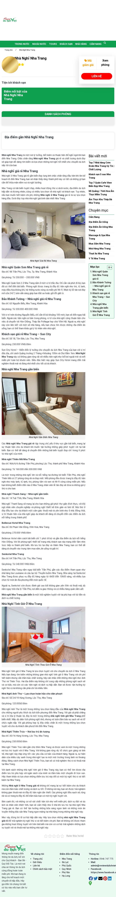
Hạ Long (66, 875)
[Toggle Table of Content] (108, 267)
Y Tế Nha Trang (97, 258)
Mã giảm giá (88, 63)
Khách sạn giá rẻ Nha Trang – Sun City (101, 297)
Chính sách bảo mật (42, 869)
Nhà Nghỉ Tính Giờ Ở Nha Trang (101, 313)
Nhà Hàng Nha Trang (99, 248)
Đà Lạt (65, 862)
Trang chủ (9, 50)
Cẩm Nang (95, 44)
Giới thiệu (37, 862)
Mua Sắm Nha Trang (99, 243)
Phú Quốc (66, 865)
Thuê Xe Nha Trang (99, 253)
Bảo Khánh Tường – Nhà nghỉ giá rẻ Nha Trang (102, 286)
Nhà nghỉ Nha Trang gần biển (100, 306)
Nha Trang (67, 858)
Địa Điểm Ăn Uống (98, 222)
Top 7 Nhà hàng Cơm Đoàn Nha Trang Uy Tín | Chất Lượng (101, 166)
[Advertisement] (68, 20)
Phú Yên (66, 872)
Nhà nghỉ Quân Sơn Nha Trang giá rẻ (100, 275)
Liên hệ (36, 865)
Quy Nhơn (66, 869)
